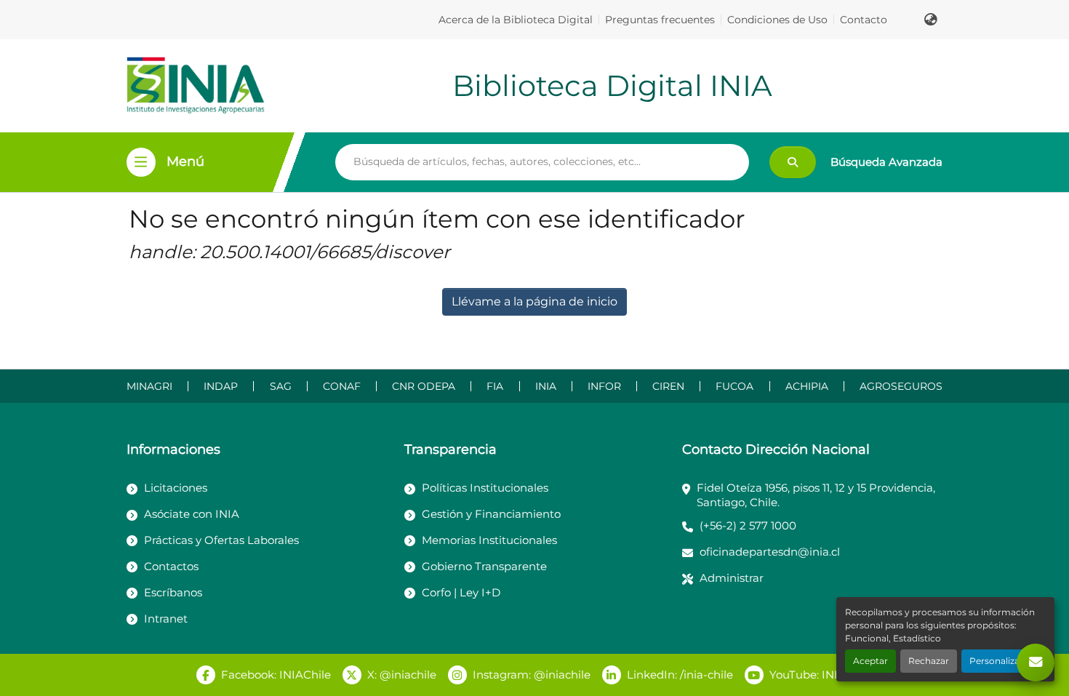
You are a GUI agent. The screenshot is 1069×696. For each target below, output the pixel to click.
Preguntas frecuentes (660, 20)
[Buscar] (792, 162)
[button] (931, 19)
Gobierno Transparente (484, 566)
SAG (281, 386)
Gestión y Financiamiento (491, 514)
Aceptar (870, 660)
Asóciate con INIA (191, 514)
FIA (495, 386)
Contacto (863, 20)
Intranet (166, 618)
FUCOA (734, 386)
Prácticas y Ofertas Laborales (221, 540)
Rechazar (928, 660)
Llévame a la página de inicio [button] (534, 301)
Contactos (171, 566)
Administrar (732, 578)
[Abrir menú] (141, 162)
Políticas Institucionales (485, 488)
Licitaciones (175, 488)
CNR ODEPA (423, 386)
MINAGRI (149, 386)
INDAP (221, 386)
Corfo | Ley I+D (461, 592)
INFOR (604, 386)
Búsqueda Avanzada (886, 162)
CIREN (668, 386)
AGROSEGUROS (901, 386)
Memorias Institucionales (489, 540)
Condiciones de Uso (777, 20)
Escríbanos (173, 592)
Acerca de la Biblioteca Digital (516, 20)
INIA (545, 386)
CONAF (342, 386)
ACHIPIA (806, 386)
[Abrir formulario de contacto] (1035, 662)
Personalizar (996, 660)
